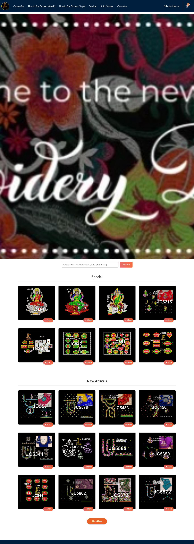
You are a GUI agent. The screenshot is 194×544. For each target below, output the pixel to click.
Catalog (92, 6)
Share (49, 320)
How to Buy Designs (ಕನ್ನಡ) (72, 6)
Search (126, 264)
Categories (18, 6)
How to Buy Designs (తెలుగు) (41, 6)
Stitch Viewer (107, 6)
